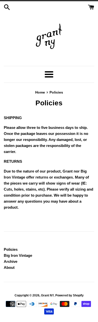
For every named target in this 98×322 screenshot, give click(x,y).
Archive (10, 261)
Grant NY (47, 295)
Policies (11, 249)
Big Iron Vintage (18, 255)
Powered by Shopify (69, 295)
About (9, 267)
